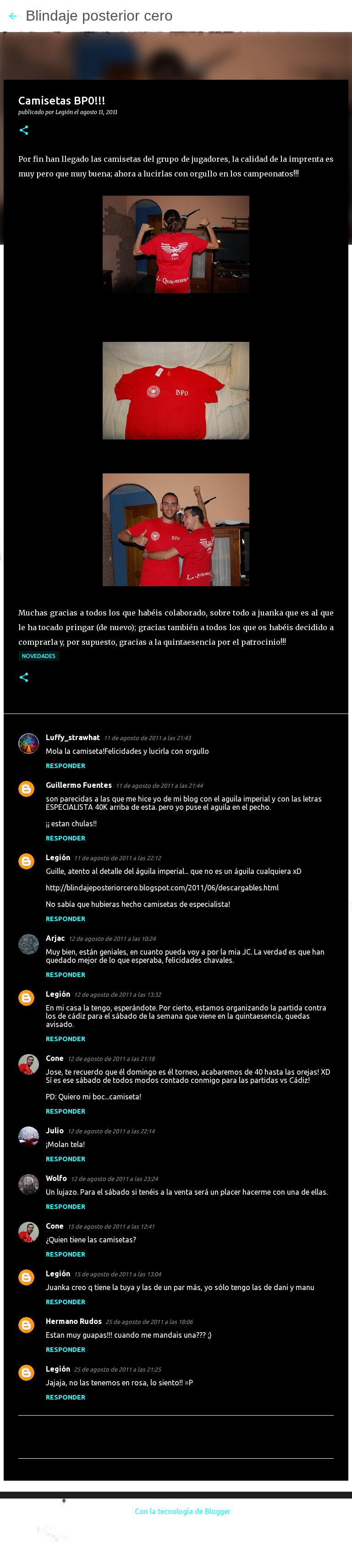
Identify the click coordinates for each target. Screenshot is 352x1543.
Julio (55, 1130)
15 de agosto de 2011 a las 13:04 (117, 1274)
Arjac (55, 938)
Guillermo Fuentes (79, 785)
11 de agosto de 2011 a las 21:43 (147, 738)
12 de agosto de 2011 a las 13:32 (117, 994)
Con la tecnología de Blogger (182, 1511)
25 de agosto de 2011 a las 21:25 (117, 1369)
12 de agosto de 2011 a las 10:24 (111, 938)
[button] (23, 131)
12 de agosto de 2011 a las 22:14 (110, 1131)
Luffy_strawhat (73, 737)
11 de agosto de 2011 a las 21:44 (159, 785)
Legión (58, 857)
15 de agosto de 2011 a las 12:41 (110, 1226)
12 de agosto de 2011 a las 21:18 (110, 1058)
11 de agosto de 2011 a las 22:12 (117, 858)
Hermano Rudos (74, 1321)
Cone (55, 1058)
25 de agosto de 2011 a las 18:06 (148, 1321)
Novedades (38, 656)
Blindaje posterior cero (99, 15)
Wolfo (56, 1178)
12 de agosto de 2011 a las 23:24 (114, 1178)
